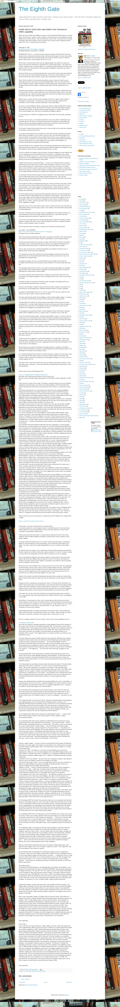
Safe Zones (82, 351)
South (80, 372)
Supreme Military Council (85, 381)
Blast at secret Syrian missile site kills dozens (31, 521)
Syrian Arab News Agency (85, 143)
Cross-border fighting (84, 222)
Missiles (81, 309)
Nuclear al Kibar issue (84, 320)
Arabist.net (82, 114)
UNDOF (81, 400)
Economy (81, 233)
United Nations (83, 404)
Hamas (81, 265)
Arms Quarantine (83, 208)
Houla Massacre (83, 271)
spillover (81, 374)
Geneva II (81, 258)
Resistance (82, 347)
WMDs (43, 971)
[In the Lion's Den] (79, 95)
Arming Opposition (84, 206)
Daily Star (81, 121)
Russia (81, 349)
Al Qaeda (81, 199)
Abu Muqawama (83, 112)
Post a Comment (25, 979)
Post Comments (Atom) (31, 985)
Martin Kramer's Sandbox (85, 116)
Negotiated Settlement (85, 315)
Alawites (81, 201)
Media (80, 307)
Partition (81, 328)
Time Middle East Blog (85, 110)
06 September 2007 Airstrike (26, 622)
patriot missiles (83, 330)
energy (81, 239)
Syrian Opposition (83, 387)
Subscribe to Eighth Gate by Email (86, 49)
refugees (81, 343)
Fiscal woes (82, 246)
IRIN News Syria (83, 125)
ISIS (80, 288)
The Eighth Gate (39, 9)
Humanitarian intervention (85, 275)
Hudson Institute (83, 175)
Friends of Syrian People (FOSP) (87, 254)
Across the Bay (83, 117)
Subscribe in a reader (83, 101)
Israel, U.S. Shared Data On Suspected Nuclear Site (33, 374)
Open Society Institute (84, 171)
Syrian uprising (83, 389)
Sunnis (81, 379)
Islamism (81, 290)
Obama (81, 322)
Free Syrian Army (83, 250)
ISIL (80, 286)
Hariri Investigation (84, 267)
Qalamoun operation (84, 337)
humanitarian (82, 273)
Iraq (80, 284)
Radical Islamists (83, 339)
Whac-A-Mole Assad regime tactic (87, 415)
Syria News (82, 138)
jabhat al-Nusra (83, 294)
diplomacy (81, 231)
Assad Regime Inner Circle (86, 212)
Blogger (67, 995)
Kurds (80, 301)
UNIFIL (81, 402)
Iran (24, 971)
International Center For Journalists (88, 169)
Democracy (82, 225)
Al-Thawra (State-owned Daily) (87, 136)
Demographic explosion (85, 229)
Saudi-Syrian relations (85, 358)
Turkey (81, 398)
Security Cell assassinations (86, 364)
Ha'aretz (81, 123)
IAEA (80, 277)
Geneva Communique (84, 256)
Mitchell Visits (82, 311)
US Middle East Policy (84, 408)
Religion (81, 345)
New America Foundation (85, 173)
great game (82, 263)
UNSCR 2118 (82, 406)
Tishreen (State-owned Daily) (86, 145)
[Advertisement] (86, 186)
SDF (80, 360)
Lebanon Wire (82, 127)
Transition (81, 394)
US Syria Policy (83, 410)
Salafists (81, 353)
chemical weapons (84, 218)
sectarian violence (83, 362)
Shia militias (82, 366)
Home (45, 982)
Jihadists (81, 298)
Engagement (82, 241)
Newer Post (22, 982)
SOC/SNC (81, 370)
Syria (80, 383)
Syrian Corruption (83, 385)
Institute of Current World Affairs (87, 161)
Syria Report (82, 140)
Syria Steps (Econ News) (85, 141)
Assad (80, 210)
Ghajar (81, 260)
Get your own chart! (96, 431)
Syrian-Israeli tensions (85, 391)
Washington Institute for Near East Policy (89, 165)
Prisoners (81, 336)
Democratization (83, 227)
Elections (81, 237)
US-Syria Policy (83, 412)
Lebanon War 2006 (84, 305)
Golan (80, 261)
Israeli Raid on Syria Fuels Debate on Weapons (31, 49)
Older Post (69, 982)
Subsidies (81, 375)
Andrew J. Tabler (90, 56)
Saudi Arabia (82, 356)
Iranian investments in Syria (86, 282)
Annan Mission (83, 203)
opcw (80, 324)
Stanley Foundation (84, 163)
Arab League (82, 204)
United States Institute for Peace (87, 167)
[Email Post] (40, 969)
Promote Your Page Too (83, 97)
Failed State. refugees (84, 244)
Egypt (80, 235)
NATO (80, 313)
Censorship (82, 216)
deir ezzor (81, 223)
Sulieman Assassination (85, 377)
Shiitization (82, 368)
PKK (80, 334)
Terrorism (81, 393)
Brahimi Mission (83, 214)
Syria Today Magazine (85, 108)
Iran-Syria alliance (83, 280)
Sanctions (81, 355)
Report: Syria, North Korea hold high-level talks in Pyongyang (35, 231)
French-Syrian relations (85, 252)
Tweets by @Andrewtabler (84, 88)
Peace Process (83, 332)
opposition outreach (84, 326)
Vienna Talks (82, 413)
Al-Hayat (81, 119)
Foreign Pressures (84, 248)
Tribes (80, 396)
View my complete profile (84, 77)
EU (80, 242)
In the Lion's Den (81, 92)
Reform (81, 341)
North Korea (39, 971)
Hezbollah (81, 269)
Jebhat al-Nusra (83, 296)
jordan (80, 299)
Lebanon (81, 303)
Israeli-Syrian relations (30, 971)
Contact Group (83, 220)
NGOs (80, 317)
